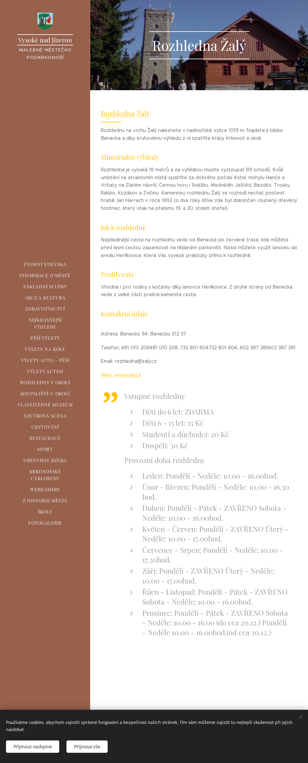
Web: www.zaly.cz (121, 375)
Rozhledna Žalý (125, 113)
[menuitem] (45, 264)
